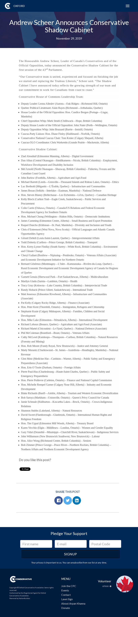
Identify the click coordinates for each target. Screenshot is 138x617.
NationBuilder (24, 598)
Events (65, 590)
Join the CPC (68, 586)
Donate (65, 607)
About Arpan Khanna (73, 603)
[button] (58, 500)
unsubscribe (76, 562)
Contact (66, 594)
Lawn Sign (67, 599)
